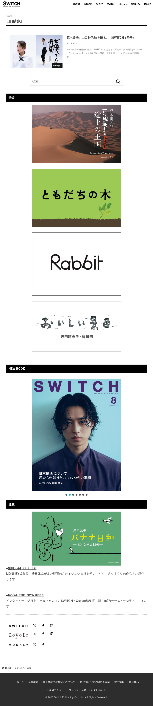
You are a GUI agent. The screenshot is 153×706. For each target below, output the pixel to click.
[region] (76, 438)
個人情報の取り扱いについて (59, 682)
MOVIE (147, 4)
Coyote (123, 4)
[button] (66, 495)
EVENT (99, 4)
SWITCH (111, 4)
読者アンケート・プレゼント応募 (68, 690)
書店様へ (134, 682)
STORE (88, 4)
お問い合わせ (98, 690)
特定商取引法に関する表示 (95, 682)
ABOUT (76, 4)
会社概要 (33, 682)
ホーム (20, 682)
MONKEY (135, 4)
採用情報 (119, 682)
